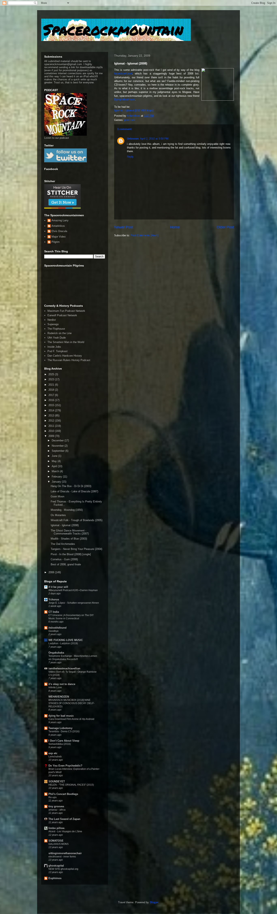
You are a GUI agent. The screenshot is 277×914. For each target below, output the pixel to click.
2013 (51, 415)
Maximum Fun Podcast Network (66, 310)
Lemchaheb (55, 756)
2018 (51, 389)
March (56, 471)
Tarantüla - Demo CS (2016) (63, 731)
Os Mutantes (58, 515)
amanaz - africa (56, 809)
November (58, 445)
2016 (51, 400)
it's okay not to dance (61, 684)
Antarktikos (58, 225)
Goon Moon (57, 496)
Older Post (225, 227)
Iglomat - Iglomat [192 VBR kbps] (134, 110)
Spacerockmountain (113, 29)
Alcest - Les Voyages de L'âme (65, 831)
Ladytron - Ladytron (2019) (63, 643)
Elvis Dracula (59, 231)
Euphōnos (54, 878)
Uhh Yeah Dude (56, 337)
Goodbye (53, 631)
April (55, 466)
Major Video (58, 236)
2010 (51, 430)
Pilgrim (56, 241)
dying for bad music (61, 715)
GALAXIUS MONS (58, 844)
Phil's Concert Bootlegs (63, 794)
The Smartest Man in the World (65, 342)
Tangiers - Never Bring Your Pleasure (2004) (76, 549)
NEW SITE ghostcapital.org (63, 869)
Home (175, 227)
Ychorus (53, 599)
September (58, 450)
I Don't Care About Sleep (63, 740)
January (57, 481)
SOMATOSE (55, 840)
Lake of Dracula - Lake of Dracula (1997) (74, 491)
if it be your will (58, 586)
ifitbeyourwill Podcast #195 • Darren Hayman (73, 590)
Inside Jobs (54, 346)
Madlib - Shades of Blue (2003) (69, 538)
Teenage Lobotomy (60, 728)
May (55, 461)
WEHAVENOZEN (58, 696)
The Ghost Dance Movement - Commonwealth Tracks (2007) (70, 532)
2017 (51, 395)
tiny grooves (56, 806)
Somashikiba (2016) (59, 744)
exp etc (52, 753)
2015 (51, 405)
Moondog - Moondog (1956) (67, 509)
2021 (51, 384)
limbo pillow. (56, 828)
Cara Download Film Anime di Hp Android (71, 719)
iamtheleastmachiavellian (64, 668)
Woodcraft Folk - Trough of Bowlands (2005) (76, 520)
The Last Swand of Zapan (64, 818)
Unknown (133, 138)
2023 (51, 379)
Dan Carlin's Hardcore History (64, 355)
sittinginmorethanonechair (65, 853)
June (55, 455)
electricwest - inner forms (62, 856)
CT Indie (53, 611)
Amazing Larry (60, 220)
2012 (51, 420)
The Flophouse (56, 328)
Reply (130, 156)
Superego (53, 324)
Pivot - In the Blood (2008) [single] (71, 554)
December (58, 440)
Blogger (154, 902)
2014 (51, 410)
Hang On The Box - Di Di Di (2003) (71, 486)
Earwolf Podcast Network (62, 315)
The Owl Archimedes (63, 543)
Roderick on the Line (59, 333)
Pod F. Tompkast (57, 351)
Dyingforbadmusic (124, 99)
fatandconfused (123, 73)
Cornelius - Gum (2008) (64, 559)
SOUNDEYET (56, 781)
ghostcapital (56, 865)
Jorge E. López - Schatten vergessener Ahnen (73, 602)
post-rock (129, 120)
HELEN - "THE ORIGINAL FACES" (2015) (71, 784)
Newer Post (123, 227)
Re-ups (52, 797)
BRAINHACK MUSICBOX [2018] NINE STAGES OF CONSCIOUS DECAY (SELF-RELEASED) (71, 703)
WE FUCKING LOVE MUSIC (65, 640)
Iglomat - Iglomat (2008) (65, 525)
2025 (51, 374)
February (57, 476)
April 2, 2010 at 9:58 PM (154, 138)
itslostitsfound (57, 627)
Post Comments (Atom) (144, 235)
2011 (51, 425)
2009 (51, 436)
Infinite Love (55, 687)
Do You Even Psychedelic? (65, 765)
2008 (51, 572)
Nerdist (51, 319)
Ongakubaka (56, 652)
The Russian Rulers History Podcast (68, 360)
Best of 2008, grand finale (66, 564)
